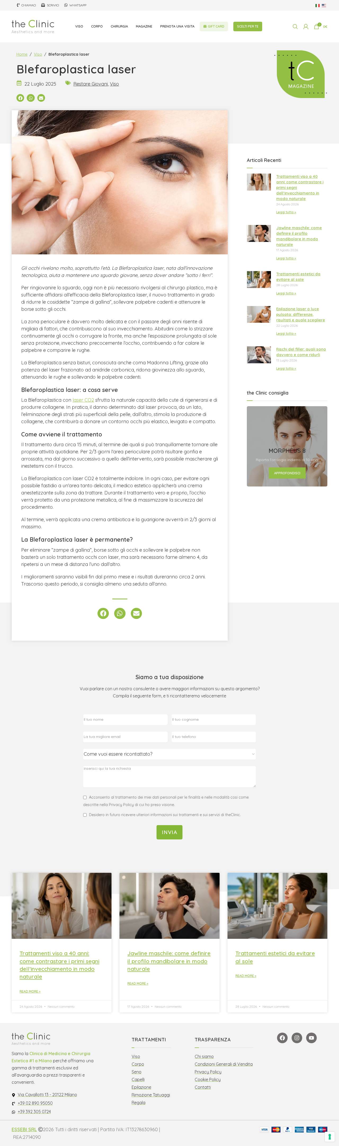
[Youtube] (311, 1038)
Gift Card (216, 26)
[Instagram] (297, 1038)
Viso (38, 54)
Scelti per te (247, 26)
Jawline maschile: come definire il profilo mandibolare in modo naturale (169, 961)
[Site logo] (33, 26)
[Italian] (317, 5)
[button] (20, 98)
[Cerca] (295, 26)
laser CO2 (83, 400)
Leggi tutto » (286, 212)
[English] (324, 5)
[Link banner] (287, 446)
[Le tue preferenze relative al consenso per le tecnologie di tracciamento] (330, 1137)
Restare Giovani (90, 84)
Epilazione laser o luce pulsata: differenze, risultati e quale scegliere (300, 314)
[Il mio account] (306, 26)
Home (22, 54)
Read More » (30, 991)
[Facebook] (282, 1038)
